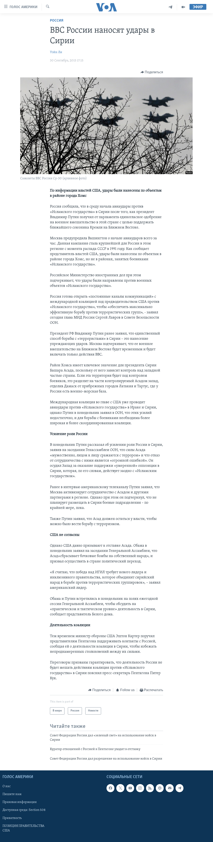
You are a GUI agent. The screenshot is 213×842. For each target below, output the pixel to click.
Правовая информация (19, 802)
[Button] (152, 72)
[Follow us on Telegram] (179, 788)
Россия (56, 21)
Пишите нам (11, 794)
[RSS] (150, 788)
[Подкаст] (160, 788)
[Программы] (183, 7)
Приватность (12, 818)
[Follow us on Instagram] (140, 788)
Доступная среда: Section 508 (24, 810)
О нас (6, 786)
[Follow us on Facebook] (110, 788)
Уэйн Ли (56, 52)
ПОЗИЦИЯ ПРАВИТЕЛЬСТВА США (23, 828)
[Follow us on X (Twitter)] (120, 788)
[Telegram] (170, 7)
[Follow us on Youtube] (130, 788)
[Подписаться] (169, 788)
